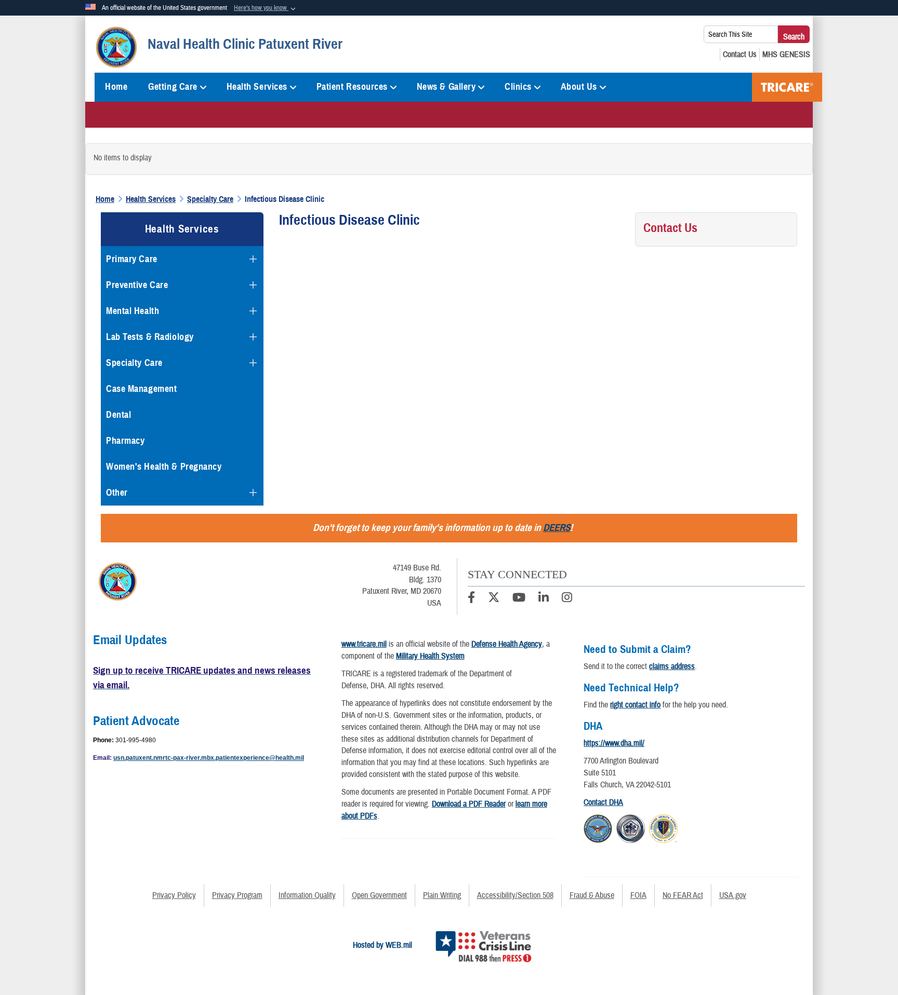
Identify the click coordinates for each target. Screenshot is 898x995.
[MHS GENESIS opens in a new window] (786, 54)
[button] (266, 8)
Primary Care (131, 259)
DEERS (556, 528)
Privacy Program (237, 895)
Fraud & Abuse (592, 895)
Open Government (379, 895)
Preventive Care (137, 285)
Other (117, 492)
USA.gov (732, 895)
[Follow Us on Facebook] (471, 599)
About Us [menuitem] (579, 86)
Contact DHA (603, 802)
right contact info (635, 705)
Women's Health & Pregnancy (164, 466)
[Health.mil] (630, 827)
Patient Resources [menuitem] (352, 86)
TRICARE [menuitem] (787, 87)
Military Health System (430, 656)
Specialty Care (134, 363)
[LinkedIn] (543, 599)
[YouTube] (518, 599)
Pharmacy (125, 440)
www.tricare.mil (364, 644)
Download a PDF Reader (469, 804)
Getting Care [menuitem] (172, 86)
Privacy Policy (174, 895)
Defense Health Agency (506, 644)
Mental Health (132, 311)
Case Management (141, 388)
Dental (118, 414)
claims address (672, 666)
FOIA (638, 895)
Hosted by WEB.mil (382, 945)
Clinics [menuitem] (518, 86)
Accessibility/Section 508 (515, 895)
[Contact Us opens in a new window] (740, 54)
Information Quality (307, 895)
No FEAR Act (683, 895)
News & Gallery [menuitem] (446, 86)
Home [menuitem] (116, 86)
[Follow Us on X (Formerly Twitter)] (493, 599)
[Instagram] (567, 599)
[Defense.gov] (598, 827)
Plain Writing (442, 895)
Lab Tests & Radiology (150, 337)
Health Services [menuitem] (257, 86)
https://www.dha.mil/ (614, 743)
